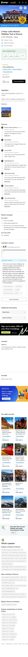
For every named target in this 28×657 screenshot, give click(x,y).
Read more (4, 104)
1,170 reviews (9, 37)
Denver (16, 37)
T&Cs (26, 25)
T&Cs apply (14, 332)
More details (6, 77)
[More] (19, 247)
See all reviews (14, 299)
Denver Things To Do (19, 644)
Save (12, 533)
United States (9, 644)
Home (2, 644)
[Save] (12, 419)
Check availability (19, 81)
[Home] (8, 2)
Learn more (6, 398)
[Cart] (20, 2)
